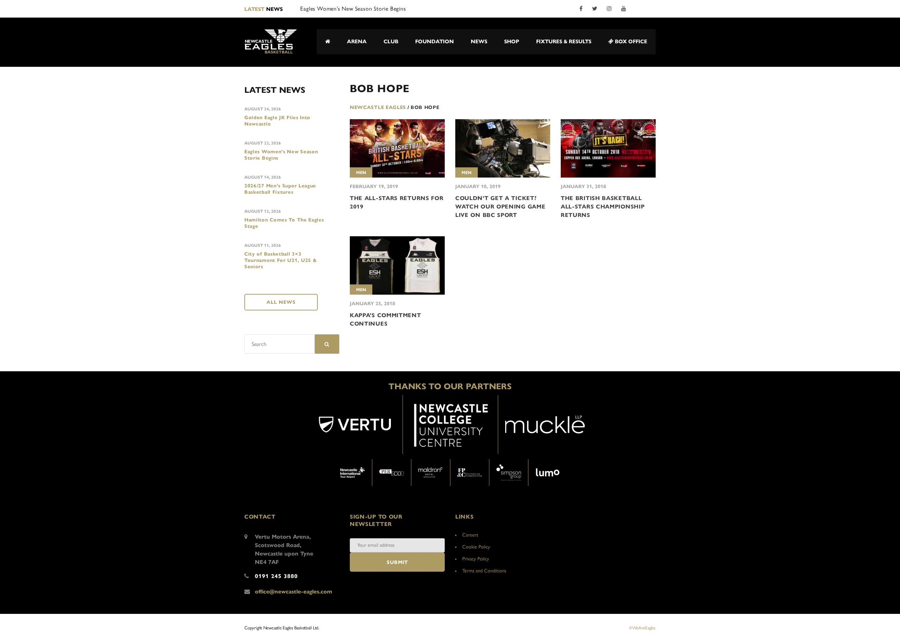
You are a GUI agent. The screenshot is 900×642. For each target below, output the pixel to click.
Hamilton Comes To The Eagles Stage (284, 223)
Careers (470, 535)
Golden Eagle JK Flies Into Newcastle (277, 121)
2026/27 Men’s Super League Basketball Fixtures (280, 189)
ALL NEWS (281, 302)
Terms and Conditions (484, 571)
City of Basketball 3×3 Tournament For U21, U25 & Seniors (280, 260)
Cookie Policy (476, 547)
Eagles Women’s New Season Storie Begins (281, 155)
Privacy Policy (475, 559)
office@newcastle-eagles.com (293, 591)
